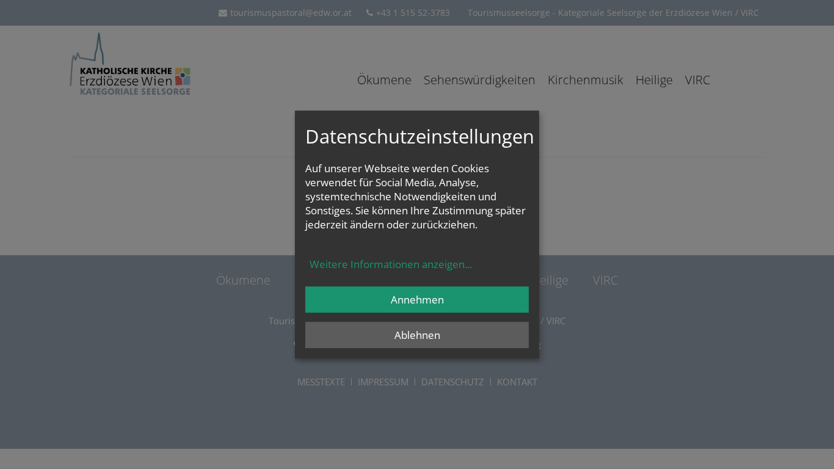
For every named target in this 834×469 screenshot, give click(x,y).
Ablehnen (417, 335)
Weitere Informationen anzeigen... (391, 264)
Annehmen (417, 300)
